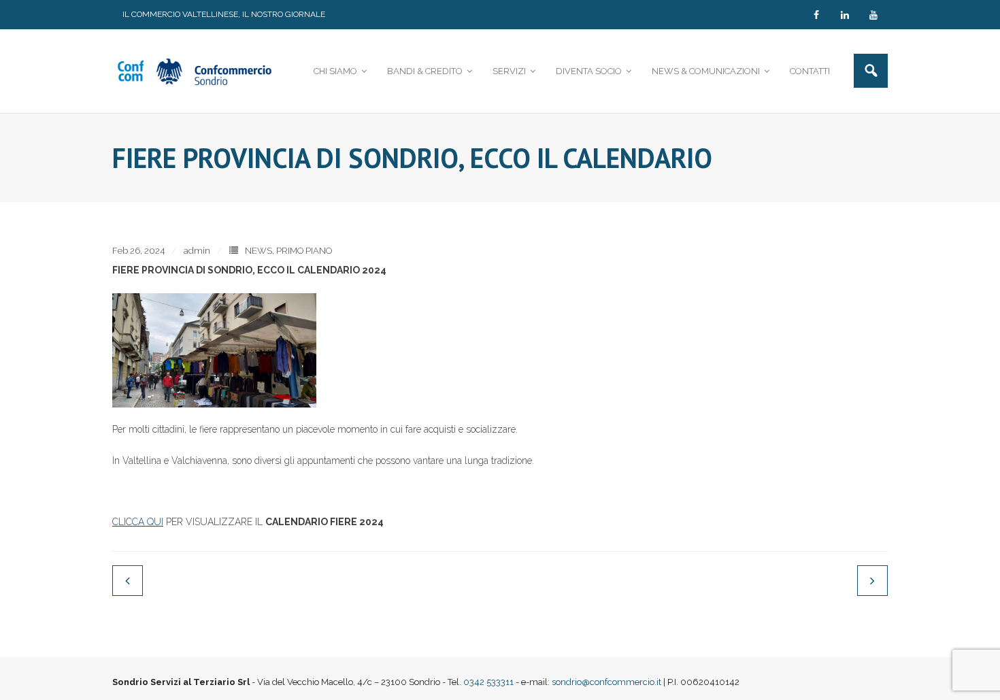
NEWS (258, 251)
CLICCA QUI (137, 521)
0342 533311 (488, 682)
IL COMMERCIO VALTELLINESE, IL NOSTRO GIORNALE (223, 14)
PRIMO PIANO (304, 251)
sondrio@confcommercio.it (606, 682)
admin (197, 251)
